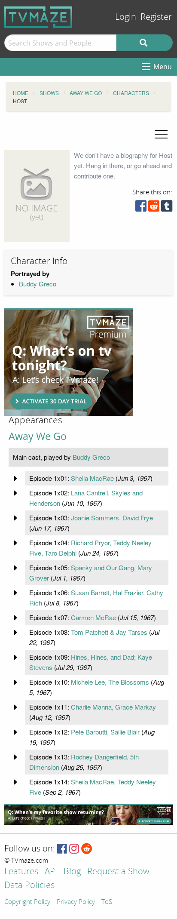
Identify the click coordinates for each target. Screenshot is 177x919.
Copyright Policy (27, 902)
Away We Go (38, 436)
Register (156, 17)
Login (125, 17)
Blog (72, 871)
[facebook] (140, 207)
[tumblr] (166, 207)
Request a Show (118, 871)
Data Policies (29, 885)
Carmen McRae (93, 617)
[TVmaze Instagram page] (74, 849)
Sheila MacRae (92, 478)
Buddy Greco (37, 283)
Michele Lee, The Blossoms (110, 681)
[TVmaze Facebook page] (62, 849)
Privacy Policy (76, 902)
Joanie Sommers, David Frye (112, 517)
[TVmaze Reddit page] (86, 849)
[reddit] (153, 207)
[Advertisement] (68, 362)
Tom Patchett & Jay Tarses (109, 631)
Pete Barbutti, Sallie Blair (105, 731)
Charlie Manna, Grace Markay (113, 706)
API (51, 871)
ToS (106, 902)
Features (21, 871)
